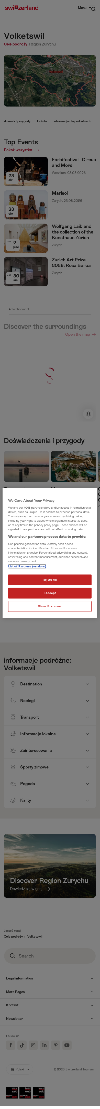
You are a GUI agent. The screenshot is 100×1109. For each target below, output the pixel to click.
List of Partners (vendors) (27, 566)
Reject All (50, 579)
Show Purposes (49, 606)
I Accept (50, 593)
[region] (50, 553)
